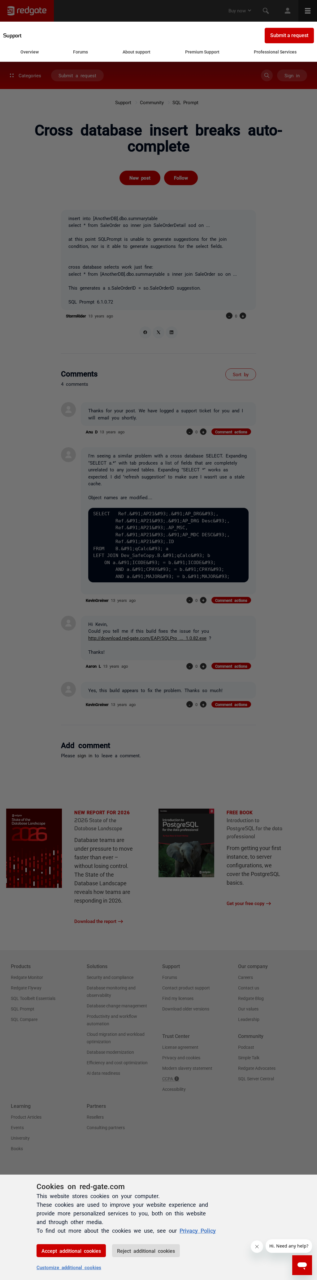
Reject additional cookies (146, 1250)
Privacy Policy (198, 1230)
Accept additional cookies (71, 1250)
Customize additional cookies (69, 1267)
